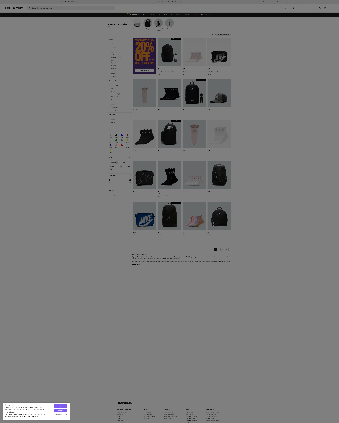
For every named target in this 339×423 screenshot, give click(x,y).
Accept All (60, 406)
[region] (36, 411)
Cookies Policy (9, 412)
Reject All (60, 410)
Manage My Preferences (60, 414)
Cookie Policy (26, 416)
